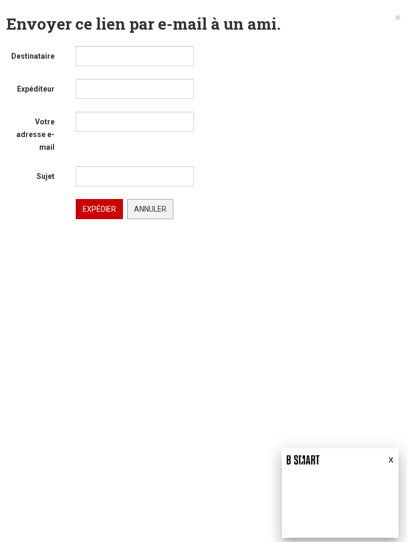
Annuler (150, 209)
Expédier (99, 209)
